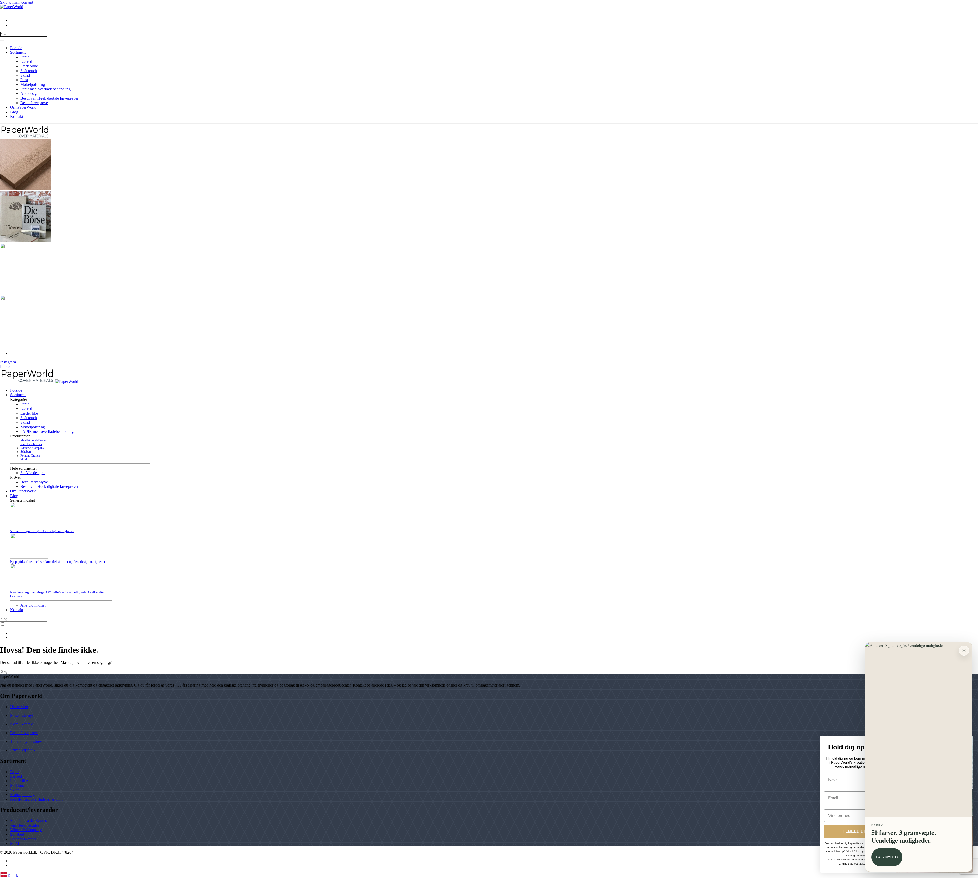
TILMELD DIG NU (858, 831)
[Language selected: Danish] (489, 18)
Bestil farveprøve (34, 103)
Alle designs (30, 93)
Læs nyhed (887, 857)
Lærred (26, 61)
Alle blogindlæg (33, 605)
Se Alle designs (32, 473)
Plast (24, 80)
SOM (23, 459)
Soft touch (28, 70)
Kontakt (16, 116)
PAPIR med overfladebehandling (47, 431)
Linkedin (7, 366)
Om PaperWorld (23, 107)
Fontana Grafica (30, 455)
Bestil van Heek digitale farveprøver (49, 98)
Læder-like (29, 66)
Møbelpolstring (32, 84)
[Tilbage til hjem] (11, 7)
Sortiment (18, 52)
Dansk (13, 875)
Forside (16, 48)
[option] (494, 20)
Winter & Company (32, 448)
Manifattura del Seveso (34, 440)
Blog (14, 112)
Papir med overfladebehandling (45, 89)
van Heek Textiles (31, 444)
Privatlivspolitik (22, 750)
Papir (24, 57)
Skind (25, 75)
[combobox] (489, 875)
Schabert (25, 452)
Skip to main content (16, 2)
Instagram (8, 362)
